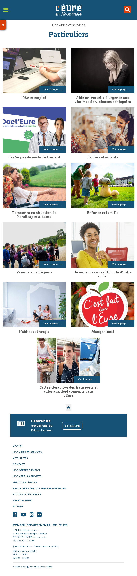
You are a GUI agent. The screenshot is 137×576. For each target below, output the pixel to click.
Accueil (18, 446)
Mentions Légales (25, 482)
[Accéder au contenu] (3, 25)
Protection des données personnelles (39, 488)
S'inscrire (72, 425)
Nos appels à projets (27, 476)
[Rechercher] (127, 9)
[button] (68, 407)
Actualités (20, 458)
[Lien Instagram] (32, 514)
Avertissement (23, 500)
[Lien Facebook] (15, 514)
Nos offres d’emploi (26, 470)
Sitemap (18, 506)
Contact (19, 464)
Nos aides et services (68, 25)
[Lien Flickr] (39, 514)
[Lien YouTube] (23, 514)
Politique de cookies (27, 494)
